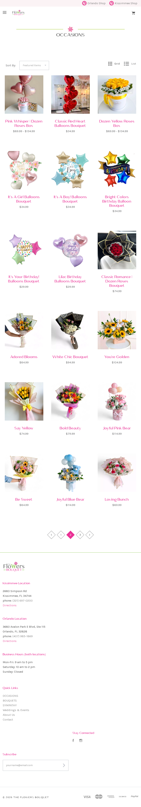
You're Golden (116, 356)
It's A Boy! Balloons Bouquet (70, 198)
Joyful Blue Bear (70, 499)
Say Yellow (24, 428)
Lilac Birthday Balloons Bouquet (70, 278)
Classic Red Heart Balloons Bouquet (70, 123)
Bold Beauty (70, 428)
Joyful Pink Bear (117, 428)
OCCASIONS (10, 696)
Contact (8, 719)
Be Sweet (23, 499)
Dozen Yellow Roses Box (117, 123)
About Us (9, 715)
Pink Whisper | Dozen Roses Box (24, 123)
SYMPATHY (10, 705)
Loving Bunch (117, 499)
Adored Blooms (24, 356)
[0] (133, 12)
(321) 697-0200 (22, 600)
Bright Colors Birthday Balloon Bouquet (116, 201)
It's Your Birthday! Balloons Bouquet (24, 278)
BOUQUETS (10, 700)
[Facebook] (73, 741)
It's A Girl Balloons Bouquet (24, 198)
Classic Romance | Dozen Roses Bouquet (117, 281)
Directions (10, 605)
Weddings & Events (16, 710)
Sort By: (11, 65)
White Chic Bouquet (70, 356)
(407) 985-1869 (22, 636)
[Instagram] (80, 741)
